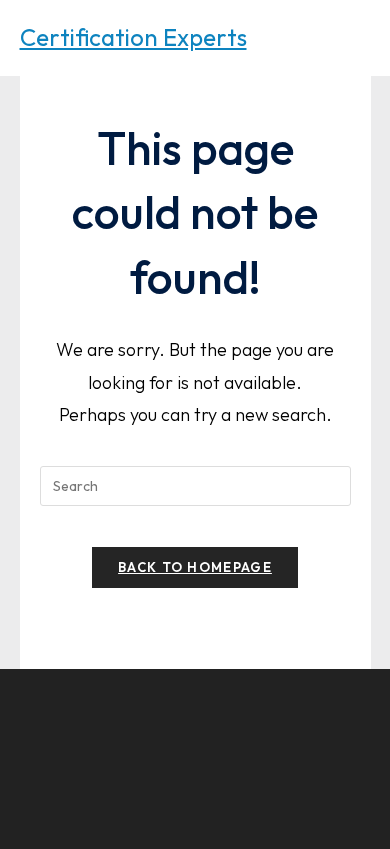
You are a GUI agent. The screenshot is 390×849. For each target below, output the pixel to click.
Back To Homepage (195, 567)
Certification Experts (133, 37)
